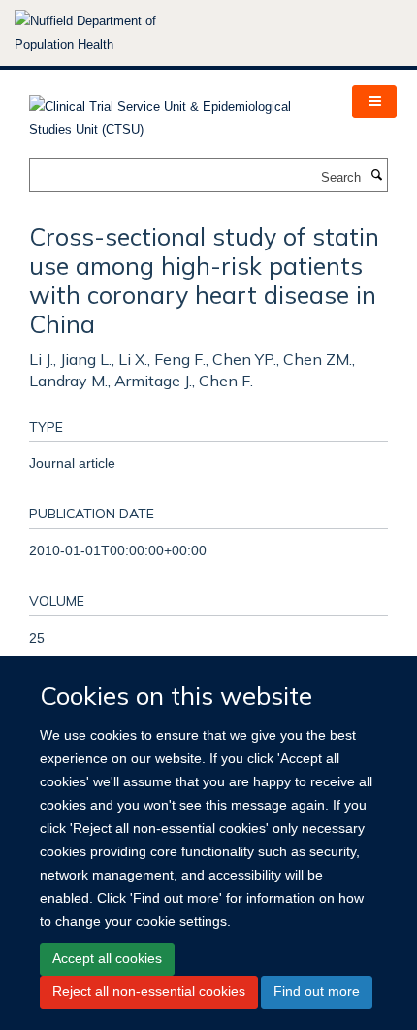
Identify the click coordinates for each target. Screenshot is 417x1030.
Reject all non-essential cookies (148, 991)
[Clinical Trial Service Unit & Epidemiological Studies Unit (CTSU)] (176, 112)
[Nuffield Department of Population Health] (111, 33)
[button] (374, 101)
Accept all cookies (107, 958)
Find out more (316, 991)
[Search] (376, 175)
